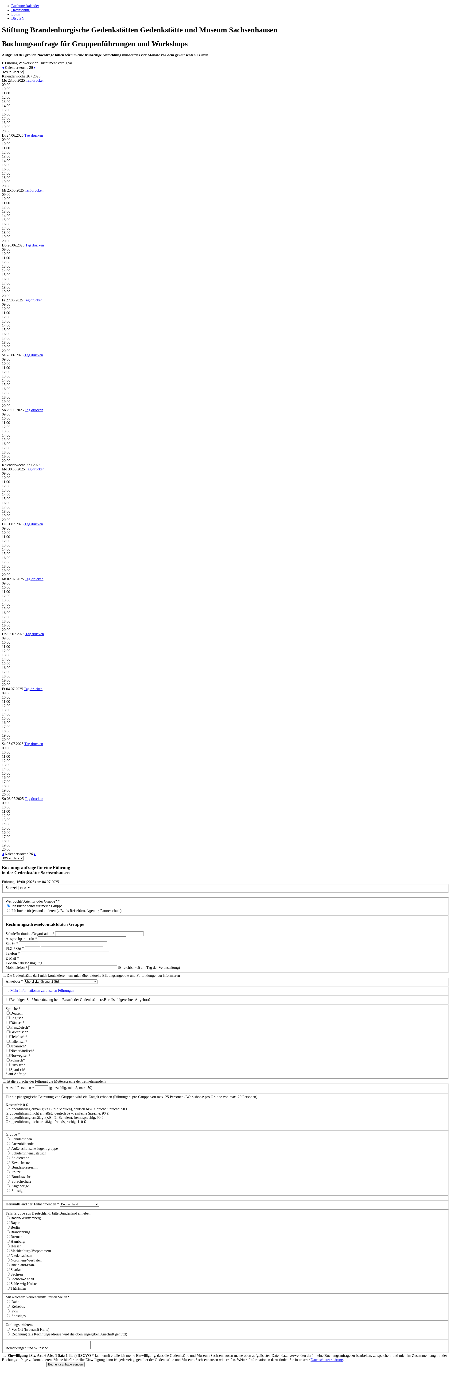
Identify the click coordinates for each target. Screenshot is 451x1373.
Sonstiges (18, 1316)
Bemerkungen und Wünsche (27, 1348)
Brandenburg (20, 1232)
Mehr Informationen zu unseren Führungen (42, 990)
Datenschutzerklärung (327, 1360)
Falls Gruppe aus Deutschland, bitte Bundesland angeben (48, 1213)
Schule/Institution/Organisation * (30, 934)
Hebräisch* (18, 1037)
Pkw (14, 1311)
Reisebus (18, 1306)
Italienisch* (18, 1041)
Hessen (16, 1246)
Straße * (12, 944)
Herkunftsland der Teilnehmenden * (33, 1204)
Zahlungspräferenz (19, 1325)
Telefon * (13, 953)
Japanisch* (18, 1046)
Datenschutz (20, 10)
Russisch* (17, 1065)
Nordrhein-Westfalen (26, 1260)
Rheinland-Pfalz (23, 1265)
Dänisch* (17, 1023)
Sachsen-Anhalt (22, 1279)
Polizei (16, 1172)
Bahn (15, 1302)
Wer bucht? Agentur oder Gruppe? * (33, 901)
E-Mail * (12, 958)
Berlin (15, 1227)
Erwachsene (20, 1163)
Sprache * (13, 1009)
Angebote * (14, 981)
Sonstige (17, 1191)
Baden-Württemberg (26, 1218)
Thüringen (18, 1288)
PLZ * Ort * (15, 948)
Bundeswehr (20, 1177)
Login (15, 14)
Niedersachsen (21, 1256)
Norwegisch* (20, 1056)
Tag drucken (35, 80)
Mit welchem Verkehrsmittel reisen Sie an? (37, 1297)
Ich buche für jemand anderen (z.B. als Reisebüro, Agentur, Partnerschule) (66, 911)
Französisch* (20, 1027)
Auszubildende (22, 1144)
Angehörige (20, 1186)
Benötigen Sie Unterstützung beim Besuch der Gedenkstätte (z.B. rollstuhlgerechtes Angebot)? (80, 1000)
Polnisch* (17, 1060)
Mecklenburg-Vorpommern (31, 1251)
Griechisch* (19, 1032)
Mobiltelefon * (16, 967)
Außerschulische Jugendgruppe (34, 1148)
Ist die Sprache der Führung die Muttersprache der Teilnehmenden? (56, 1081)
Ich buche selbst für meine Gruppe (36, 906)
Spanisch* (18, 1070)
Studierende (20, 1158)
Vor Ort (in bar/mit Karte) (30, 1329)
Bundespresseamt (24, 1167)
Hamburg (18, 1241)
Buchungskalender (25, 6)
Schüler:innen (21, 1139)
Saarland (17, 1270)
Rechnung (69, 1334)
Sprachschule (21, 1181)
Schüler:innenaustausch (28, 1153)
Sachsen (17, 1274)
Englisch (16, 1018)
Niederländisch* (22, 1051)
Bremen (16, 1237)
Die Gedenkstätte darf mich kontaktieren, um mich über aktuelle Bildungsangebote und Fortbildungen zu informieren (93, 975)
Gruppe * (13, 1134)
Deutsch (16, 1013)
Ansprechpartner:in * (21, 939)
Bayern (16, 1223)
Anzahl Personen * (20, 1088)
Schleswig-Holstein (25, 1284)
